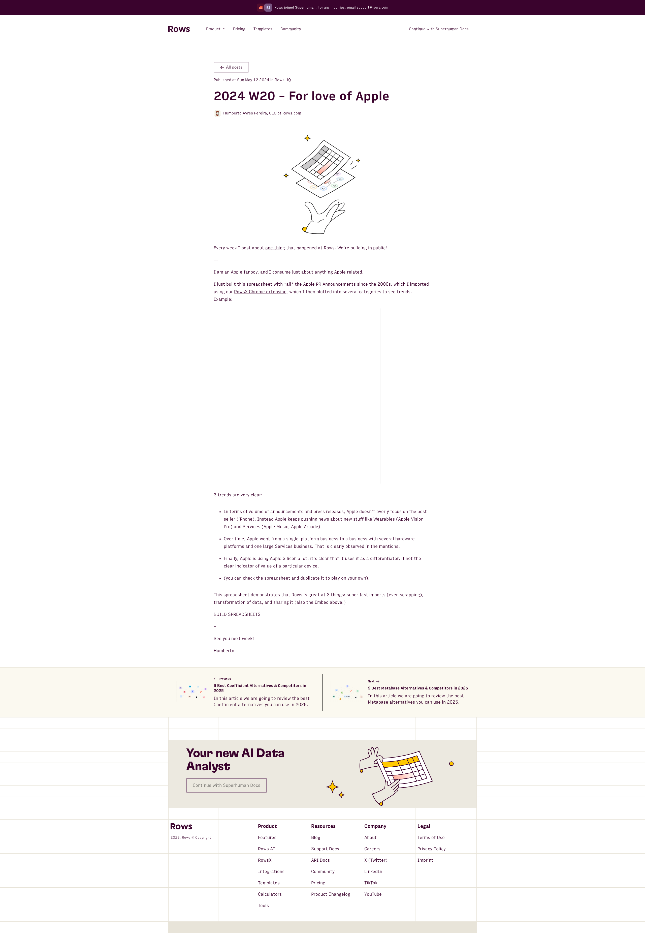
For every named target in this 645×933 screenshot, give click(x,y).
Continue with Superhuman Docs (226, 785)
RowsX (265, 860)
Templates (269, 883)
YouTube (373, 894)
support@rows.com (372, 7)
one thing (275, 248)
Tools (263, 905)
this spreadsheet (254, 284)
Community (323, 871)
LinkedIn (373, 871)
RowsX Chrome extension (260, 291)
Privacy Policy (431, 849)
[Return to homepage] (179, 29)
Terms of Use (431, 837)
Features (267, 837)
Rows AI (266, 849)
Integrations (271, 871)
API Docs (320, 860)
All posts (234, 67)
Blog (315, 837)
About (370, 837)
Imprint (425, 860)
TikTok (370, 883)
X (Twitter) (376, 860)
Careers (372, 849)
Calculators (270, 894)
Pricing (318, 883)
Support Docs (325, 849)
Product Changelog (330, 894)
